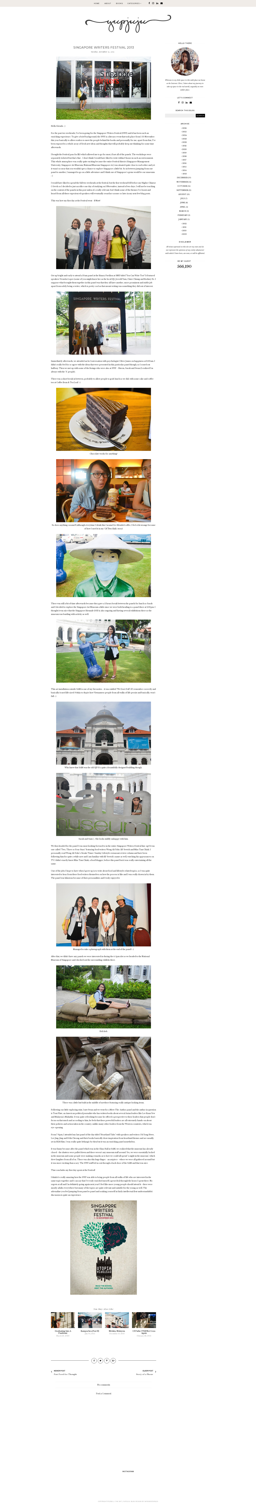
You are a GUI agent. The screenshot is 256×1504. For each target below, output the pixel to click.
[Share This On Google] (113, 1360)
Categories (133, 3)
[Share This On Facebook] (94, 1360)
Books (119, 3)
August (182, 194)
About (107, 3)
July (182, 198)
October (182, 186)
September (183, 190)
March (183, 211)
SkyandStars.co (151, 1501)
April (183, 207)
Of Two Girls (111, 529)
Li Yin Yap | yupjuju (121, 1501)
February (183, 215)
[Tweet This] (100, 1360)
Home (97, 3)
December (182, 178)
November (182, 182)
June (183, 203)
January (182, 219)
